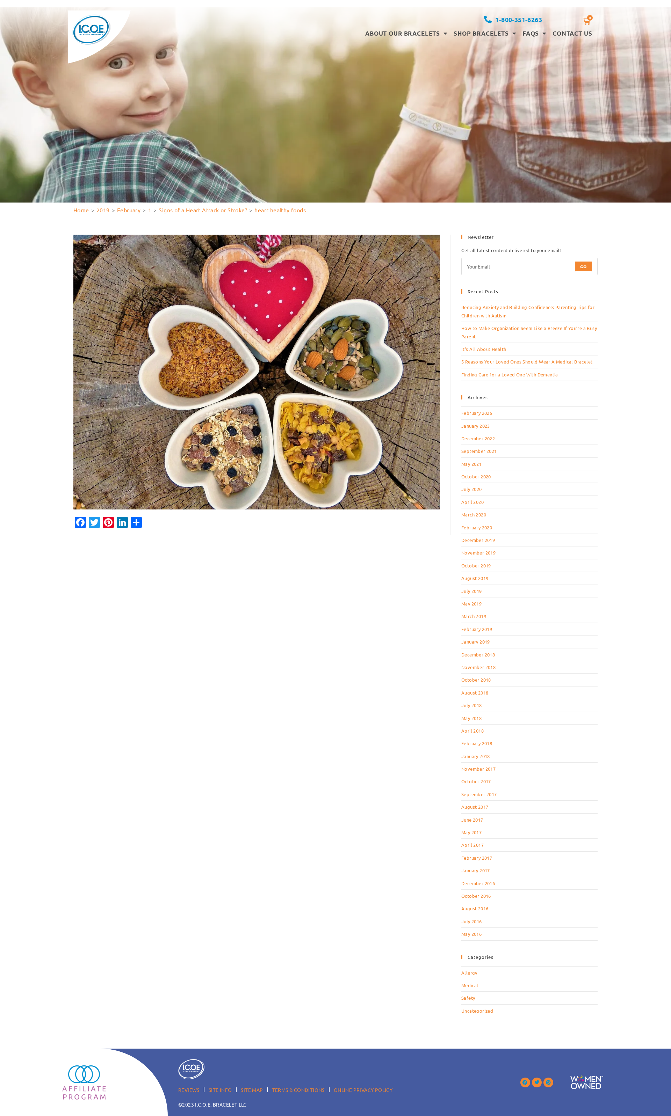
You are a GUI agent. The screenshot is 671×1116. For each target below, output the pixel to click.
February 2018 (476, 743)
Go (583, 266)
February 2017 (476, 858)
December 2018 (478, 655)
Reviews (189, 1090)
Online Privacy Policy (363, 1090)
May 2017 (471, 832)
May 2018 (471, 718)
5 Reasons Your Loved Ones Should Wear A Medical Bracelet (526, 362)
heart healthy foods (280, 209)
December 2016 (478, 883)
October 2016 (476, 896)
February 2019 (476, 629)
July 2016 (471, 921)
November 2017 (478, 769)
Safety (468, 998)
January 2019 (475, 642)
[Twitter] (537, 1082)
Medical (469, 985)
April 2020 (472, 502)
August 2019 (474, 578)
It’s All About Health (483, 349)
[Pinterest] (548, 1082)
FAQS (530, 33)
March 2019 (473, 616)
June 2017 (472, 820)
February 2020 (476, 527)
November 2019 (478, 553)
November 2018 (478, 667)
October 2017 (476, 781)
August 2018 (474, 693)
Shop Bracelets (481, 33)
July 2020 (471, 489)
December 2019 (478, 540)
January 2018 (475, 756)
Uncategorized (477, 1011)
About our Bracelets (402, 33)
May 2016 (471, 934)
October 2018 (476, 680)
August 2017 (474, 807)
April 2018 (472, 731)
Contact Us (572, 33)
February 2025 (476, 413)
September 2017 (479, 794)
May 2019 (471, 604)
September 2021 (479, 451)
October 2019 (476, 565)
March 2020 (473, 514)
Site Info (220, 1090)
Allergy (469, 973)
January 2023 (475, 426)
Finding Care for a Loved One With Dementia (509, 374)
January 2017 (475, 870)
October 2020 (476, 476)
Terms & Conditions (298, 1090)
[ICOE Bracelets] (91, 29)
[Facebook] (525, 1082)
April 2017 (472, 845)
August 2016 (474, 908)
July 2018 (471, 705)
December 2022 (478, 438)
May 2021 (471, 464)
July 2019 (471, 591)
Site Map (252, 1090)
